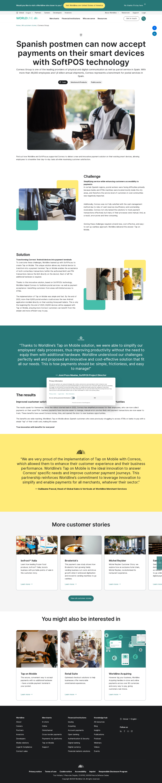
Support (136, 13)
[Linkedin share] (154, 34)
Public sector (96, 82)
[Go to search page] (143, 18)
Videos (97, 747)
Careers (47, 13)
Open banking (73, 734)
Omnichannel (47, 730)
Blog (96, 726)
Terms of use (50, 772)
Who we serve (89, 19)
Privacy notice (35, 772)
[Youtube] (128, 731)
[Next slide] (159, 563)
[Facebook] (124, 731)
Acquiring (71, 726)
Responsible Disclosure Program (113, 772)
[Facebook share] (154, 28)
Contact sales (22, 751)
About (18, 722)
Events (97, 751)
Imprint (92, 772)
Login (144, 13)
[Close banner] (145, 5)
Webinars (97, 743)
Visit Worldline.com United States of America (84, 5)
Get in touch (131, 18)
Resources (102, 19)
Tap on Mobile (48, 743)
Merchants (54, 19)
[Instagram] (132, 731)
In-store (45, 722)
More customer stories (81, 524)
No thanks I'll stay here (133, 5)
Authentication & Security (78, 739)
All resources (99, 722)
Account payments (76, 730)
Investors (68, 13)
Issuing (71, 722)
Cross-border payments (52, 734)
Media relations (22, 743)
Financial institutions (71, 19)
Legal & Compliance (24, 747)
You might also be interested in (81, 619)
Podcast (97, 739)
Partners (38, 13)
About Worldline (111, 13)
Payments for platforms (52, 739)
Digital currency (74, 747)
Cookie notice (66, 772)
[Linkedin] (121, 731)
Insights (97, 730)
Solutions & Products (79, 82)
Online (44, 726)
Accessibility (80, 772)
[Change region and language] (137, 719)
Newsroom (126, 13)
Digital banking (74, 743)
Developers (57, 13)
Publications (99, 734)
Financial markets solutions (79, 751)
